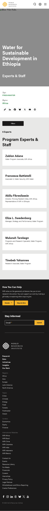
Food (4, 404)
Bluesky (20, 496)
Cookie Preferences (9, 488)
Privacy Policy (7, 479)
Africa (5, 103)
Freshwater (8, 95)
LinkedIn (11, 496)
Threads (16, 496)
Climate (5, 399)
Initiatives (6, 362)
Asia (3, 379)
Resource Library (8, 464)
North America (7, 388)
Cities (4, 396)
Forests (5, 407)
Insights (5, 365)
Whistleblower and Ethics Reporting (15, 485)
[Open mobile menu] (45, 4)
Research (6, 356)
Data (4, 359)
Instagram (7, 496)
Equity (4, 424)
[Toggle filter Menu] (40, 4)
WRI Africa (6, 435)
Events (4, 461)
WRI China (6, 441)
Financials (6, 470)
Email (8, 322)
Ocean (4, 413)
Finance (5, 427)
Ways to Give (21, 303)
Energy (4, 402)
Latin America (7, 385)
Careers (5, 473)
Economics (6, 421)
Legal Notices (7, 482)
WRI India (5, 447)
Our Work (6, 368)
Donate (7, 303)
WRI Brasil (6, 438)
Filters (13, 123)
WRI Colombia (7, 444)
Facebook (3, 496)
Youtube (28, 496)
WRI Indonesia (7, 450)
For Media (6, 467)
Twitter (24, 496)
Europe (4, 382)
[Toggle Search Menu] (35, 4)
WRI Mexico (6, 453)
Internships (6, 476)
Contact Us (6, 458)
